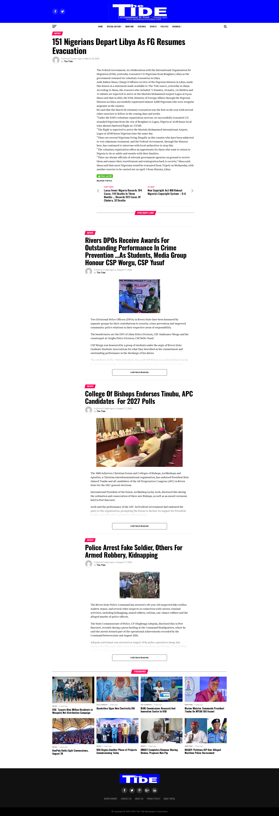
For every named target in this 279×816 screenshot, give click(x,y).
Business (176, 26)
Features (142, 26)
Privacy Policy (153, 798)
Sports (153, 26)
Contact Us (126, 798)
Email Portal (169, 798)
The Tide (68, 61)
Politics (164, 26)
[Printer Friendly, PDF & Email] (105, 176)
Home (100, 26)
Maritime (129, 26)
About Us (139, 798)
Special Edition (114, 26)
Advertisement (110, 798)
